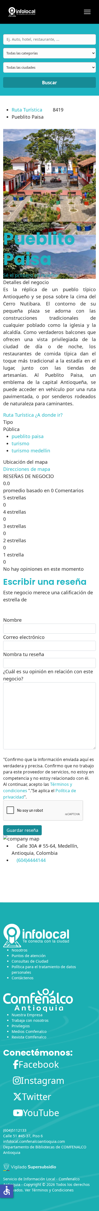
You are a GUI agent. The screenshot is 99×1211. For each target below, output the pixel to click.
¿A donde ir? (49, 415)
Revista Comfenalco (29, 1037)
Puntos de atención (29, 955)
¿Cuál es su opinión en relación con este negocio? (48, 675)
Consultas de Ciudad (30, 961)
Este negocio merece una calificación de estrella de (48, 596)
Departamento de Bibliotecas (29, 1146)
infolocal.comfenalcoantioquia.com (34, 1141)
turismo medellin (31, 450)
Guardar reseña (22, 830)
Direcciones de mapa (26, 469)
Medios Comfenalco (29, 1031)
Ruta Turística (27, 109)
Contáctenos (23, 977)
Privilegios (21, 1025)
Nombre (12, 620)
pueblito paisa (28, 436)
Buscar (49, 83)
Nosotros (19, 950)
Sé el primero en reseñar (30, 275)
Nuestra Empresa (27, 1014)
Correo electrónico (24, 637)
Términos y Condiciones (53, 1190)
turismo (20, 443)
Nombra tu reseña (23, 654)
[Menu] (87, 12)
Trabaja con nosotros (30, 1020)
